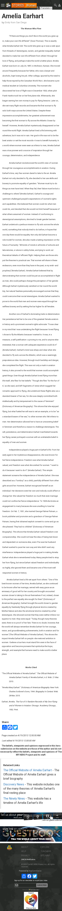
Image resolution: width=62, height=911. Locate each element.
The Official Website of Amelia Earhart (27, 770)
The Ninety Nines (14, 798)
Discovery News (13, 784)
